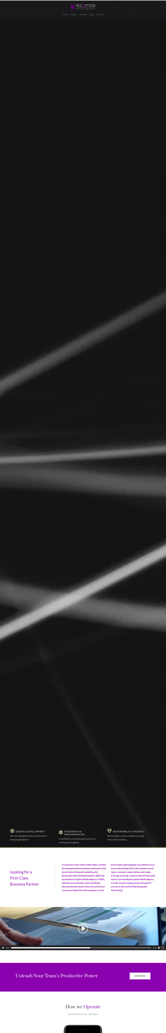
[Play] (3, 948)
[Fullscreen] (163, 948)
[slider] (81, 947)
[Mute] (159, 948)
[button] (83, 928)
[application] (83, 928)
